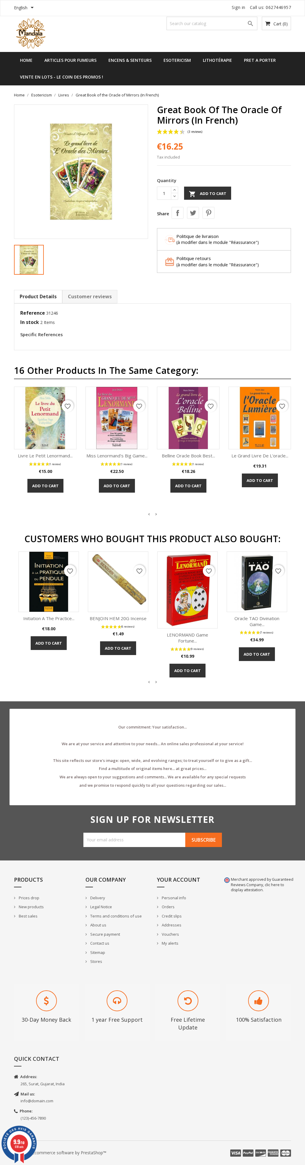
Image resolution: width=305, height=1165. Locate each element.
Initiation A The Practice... (48, 618)
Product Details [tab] (38, 296)
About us (97, 925)
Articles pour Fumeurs (70, 60)
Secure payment (104, 934)
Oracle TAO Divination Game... (256, 621)
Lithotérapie (217, 60)
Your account (178, 879)
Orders (168, 906)
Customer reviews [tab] (90, 296)
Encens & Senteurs (130, 60)
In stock (29, 322)
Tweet (193, 213)
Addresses (171, 925)
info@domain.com (37, 1100)
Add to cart (207, 194)
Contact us (99, 943)
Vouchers (170, 934)
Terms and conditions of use (115, 916)
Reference (32, 313)
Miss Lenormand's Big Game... (116, 456)
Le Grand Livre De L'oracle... (259, 456)
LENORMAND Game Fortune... (187, 638)
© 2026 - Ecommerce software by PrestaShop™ (60, 1152)
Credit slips (171, 916)
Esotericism (177, 60)
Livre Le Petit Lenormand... (45, 456)
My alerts (169, 943)
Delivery (97, 897)
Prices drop (28, 897)
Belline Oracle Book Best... (188, 456)
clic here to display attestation (257, 887)
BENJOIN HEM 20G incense (118, 618)
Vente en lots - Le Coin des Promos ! (61, 77)
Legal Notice (100, 906)
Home (26, 60)
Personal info (173, 897)
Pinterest (208, 213)
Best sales (28, 916)
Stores (95, 961)
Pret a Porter (260, 60)
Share (177, 213)
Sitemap (97, 952)
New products (31, 906)
